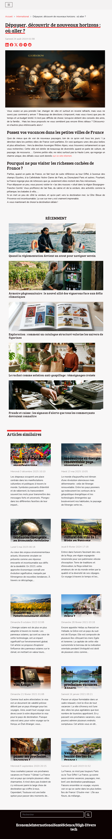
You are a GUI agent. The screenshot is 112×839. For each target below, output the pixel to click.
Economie (24, 824)
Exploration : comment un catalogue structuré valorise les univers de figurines (56, 335)
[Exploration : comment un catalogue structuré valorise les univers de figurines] (56, 316)
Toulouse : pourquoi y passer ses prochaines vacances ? (30, 756)
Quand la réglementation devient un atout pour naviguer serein (52, 256)
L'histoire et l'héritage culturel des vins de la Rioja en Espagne (81, 537)
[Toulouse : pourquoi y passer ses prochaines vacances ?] (30, 749)
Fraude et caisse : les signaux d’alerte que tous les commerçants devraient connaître (52, 414)
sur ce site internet (62, 156)
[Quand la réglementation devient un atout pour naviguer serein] (52, 238)
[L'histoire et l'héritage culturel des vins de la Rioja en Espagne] (81, 530)
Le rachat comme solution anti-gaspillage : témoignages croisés (52, 375)
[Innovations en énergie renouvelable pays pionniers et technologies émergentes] (81, 454)
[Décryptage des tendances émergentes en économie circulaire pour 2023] (30, 530)
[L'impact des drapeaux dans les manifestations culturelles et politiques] (30, 454)
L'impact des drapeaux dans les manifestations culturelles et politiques (31, 465)
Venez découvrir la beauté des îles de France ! (79, 756)
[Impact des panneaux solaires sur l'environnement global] (30, 605)
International (22, 16)
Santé (58, 824)
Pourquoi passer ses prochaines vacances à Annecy (82, 684)
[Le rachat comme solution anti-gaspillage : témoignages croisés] (52, 357)
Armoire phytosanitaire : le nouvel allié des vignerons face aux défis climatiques (56, 294)
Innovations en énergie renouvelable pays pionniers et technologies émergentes (82, 465)
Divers (90, 824)
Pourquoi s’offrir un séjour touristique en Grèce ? (80, 612)
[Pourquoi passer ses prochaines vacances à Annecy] (81, 677)
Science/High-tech (74, 827)
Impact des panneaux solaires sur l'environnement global (31, 612)
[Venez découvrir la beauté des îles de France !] (81, 749)
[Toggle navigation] (8, 4)
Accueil (9, 16)
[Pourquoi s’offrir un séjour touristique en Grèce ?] (81, 605)
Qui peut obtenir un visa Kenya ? (28, 683)
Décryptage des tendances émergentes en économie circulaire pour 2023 (31, 538)
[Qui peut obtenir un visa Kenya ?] (30, 677)
